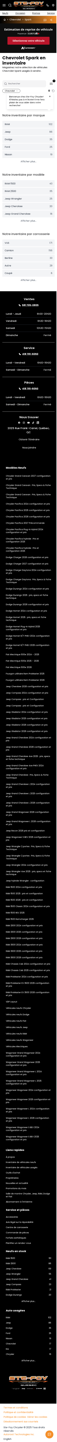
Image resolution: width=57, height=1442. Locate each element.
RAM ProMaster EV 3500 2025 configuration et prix (20, 1009)
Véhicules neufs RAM (16, 1058)
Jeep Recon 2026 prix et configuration (25, 846)
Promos (35, 12)
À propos (10, 1181)
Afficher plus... (27, 168)
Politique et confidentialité (18, 1435)
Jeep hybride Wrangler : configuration (25, 896)
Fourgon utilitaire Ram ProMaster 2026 (25, 695)
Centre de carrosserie (17, 1251)
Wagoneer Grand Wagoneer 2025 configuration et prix (23, 1088)
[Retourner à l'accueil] (5, 19)
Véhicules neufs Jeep (17, 1051)
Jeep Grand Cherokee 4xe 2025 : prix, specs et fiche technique (25, 773)
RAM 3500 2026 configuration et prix (24, 976)
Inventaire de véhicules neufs (21, 1186)
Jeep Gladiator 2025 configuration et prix (27, 734)
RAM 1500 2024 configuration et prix (24, 902)
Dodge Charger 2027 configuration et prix (27, 579)
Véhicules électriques (17, 1070)
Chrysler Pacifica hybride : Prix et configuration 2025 (22, 556)
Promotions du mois (16, 1212)
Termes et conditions (16, 1430)
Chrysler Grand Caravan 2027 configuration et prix (21, 484)
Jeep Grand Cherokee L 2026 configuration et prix (20, 820)
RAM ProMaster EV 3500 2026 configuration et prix (20, 1018)
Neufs (5, 12)
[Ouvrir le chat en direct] (47, 1434)
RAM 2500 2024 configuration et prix (24, 944)
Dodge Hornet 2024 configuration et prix (26, 626)
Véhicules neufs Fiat (16, 1045)
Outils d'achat (13, 1197)
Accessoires (12, 1241)
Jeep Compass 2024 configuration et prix (27, 708)
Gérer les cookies (37, 1440)
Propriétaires (12, 1202)
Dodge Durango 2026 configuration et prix (27, 620)
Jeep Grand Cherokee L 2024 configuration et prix (20, 801)
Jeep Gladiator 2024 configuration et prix (27, 727)
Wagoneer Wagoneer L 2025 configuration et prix (20, 1144)
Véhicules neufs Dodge (17, 1038)
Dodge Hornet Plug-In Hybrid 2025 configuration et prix (23, 644)
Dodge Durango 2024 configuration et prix (27, 604)
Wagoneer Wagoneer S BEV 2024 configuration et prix (22, 1153)
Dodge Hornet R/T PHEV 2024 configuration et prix (20, 653)
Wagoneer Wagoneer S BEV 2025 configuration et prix (22, 1162)
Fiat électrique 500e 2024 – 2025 (22, 670)
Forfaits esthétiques (16, 1262)
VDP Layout (11, 1026)
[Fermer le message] (50, 96)
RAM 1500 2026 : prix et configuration (24, 915)
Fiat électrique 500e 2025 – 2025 (22, 676)
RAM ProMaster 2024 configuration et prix (27, 1001)
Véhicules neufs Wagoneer (19, 1064)
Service (48, 12)
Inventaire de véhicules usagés (21, 1191)
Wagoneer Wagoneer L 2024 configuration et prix (20, 1135)
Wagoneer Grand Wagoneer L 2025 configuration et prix (24, 1107)
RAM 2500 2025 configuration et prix (24, 950)
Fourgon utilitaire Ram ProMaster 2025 (25, 689)
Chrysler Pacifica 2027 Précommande (25, 538)
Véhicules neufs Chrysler (18, 1032)
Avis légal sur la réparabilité (19, 1246)
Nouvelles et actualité (17, 1207)
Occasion (19, 12)
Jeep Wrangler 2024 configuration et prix (27, 880)
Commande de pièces (17, 1257)
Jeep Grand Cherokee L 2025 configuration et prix (20, 811)
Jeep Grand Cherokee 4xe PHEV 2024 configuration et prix (25, 783)
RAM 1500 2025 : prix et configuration (24, 909)
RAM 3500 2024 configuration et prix (24, 963)
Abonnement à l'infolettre (19, 1226)
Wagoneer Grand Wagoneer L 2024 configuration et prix (24, 1097)
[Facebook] (18, 430)
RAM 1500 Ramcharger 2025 (20, 937)
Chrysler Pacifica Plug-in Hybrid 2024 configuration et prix (24, 546)
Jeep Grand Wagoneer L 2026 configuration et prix (21, 838)
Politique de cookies (15, 1440)
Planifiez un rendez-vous (18, 1267)
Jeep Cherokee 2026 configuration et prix (27, 702)
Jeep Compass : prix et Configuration (25, 715)
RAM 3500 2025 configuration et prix (24, 969)
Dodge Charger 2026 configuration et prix (27, 573)
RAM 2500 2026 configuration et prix (24, 956)
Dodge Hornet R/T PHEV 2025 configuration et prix (20, 662)
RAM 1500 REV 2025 (15, 931)
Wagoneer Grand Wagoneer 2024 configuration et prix (23, 1079)
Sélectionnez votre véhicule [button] (27, 46)
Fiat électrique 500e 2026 (19, 683)
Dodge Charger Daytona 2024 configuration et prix (21, 587)
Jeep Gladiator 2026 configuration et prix (27, 740)
